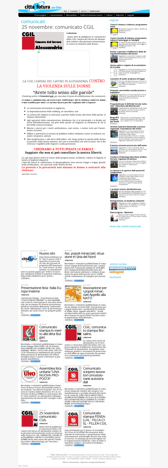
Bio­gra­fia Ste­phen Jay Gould (114, 119)
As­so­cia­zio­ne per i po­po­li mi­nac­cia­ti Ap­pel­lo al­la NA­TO (95, 292)
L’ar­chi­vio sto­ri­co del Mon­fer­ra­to (125, 189)
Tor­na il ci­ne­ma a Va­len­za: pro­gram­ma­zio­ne (129, 25)
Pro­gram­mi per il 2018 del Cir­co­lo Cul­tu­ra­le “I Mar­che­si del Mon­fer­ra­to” (128, 105)
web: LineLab (23, 466)
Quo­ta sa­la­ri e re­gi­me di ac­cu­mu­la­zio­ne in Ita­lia (128, 66)
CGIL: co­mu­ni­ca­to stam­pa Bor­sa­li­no (95, 330)
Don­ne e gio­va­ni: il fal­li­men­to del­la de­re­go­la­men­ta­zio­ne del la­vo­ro (128, 52)
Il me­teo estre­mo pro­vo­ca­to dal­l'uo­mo (128, 145)
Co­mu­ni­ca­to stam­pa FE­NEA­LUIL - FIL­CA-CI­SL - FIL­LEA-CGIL (95, 418)
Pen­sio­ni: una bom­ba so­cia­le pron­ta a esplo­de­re (128, 91)
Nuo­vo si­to (47, 253)
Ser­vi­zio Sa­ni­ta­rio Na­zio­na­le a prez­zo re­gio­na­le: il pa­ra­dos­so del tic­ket (127, 127)
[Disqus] (64, 213)
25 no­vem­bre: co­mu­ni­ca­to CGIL (49, 416)
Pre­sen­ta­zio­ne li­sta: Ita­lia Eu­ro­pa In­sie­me (41, 289)
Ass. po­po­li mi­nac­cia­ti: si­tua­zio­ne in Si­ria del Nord (85, 255)
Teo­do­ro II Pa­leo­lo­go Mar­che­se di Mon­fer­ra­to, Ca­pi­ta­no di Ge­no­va (128, 158)
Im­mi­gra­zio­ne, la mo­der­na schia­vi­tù (127, 201)
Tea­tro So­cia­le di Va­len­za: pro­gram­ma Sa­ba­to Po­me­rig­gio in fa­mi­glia (128, 39)
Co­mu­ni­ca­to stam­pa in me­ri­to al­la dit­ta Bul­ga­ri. (50, 332)
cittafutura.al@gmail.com (107, 459)
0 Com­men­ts (79, 281)
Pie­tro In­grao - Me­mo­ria (121, 212)
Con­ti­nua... (25, 278)
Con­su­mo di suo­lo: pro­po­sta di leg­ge (127, 79)
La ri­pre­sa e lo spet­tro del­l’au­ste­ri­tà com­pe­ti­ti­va (127, 171)
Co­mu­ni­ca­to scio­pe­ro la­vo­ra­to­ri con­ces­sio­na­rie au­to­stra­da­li (94, 375)
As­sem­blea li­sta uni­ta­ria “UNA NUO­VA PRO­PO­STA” (50, 373)
